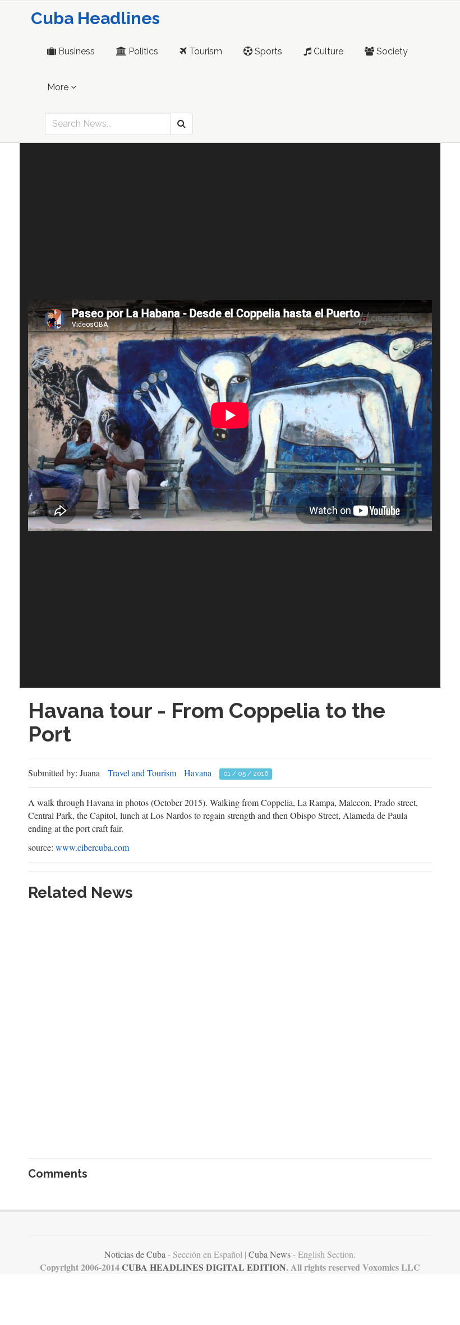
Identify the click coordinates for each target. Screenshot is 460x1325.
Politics (142, 51)
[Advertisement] (230, 221)
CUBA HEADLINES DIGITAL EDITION (204, 1267)
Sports (267, 51)
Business (75, 51)
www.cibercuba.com (92, 847)
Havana (197, 773)
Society (391, 51)
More (59, 87)
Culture (327, 51)
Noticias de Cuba (134, 1254)
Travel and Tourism (142, 773)
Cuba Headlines (95, 18)
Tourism (204, 51)
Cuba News (270, 1254)
